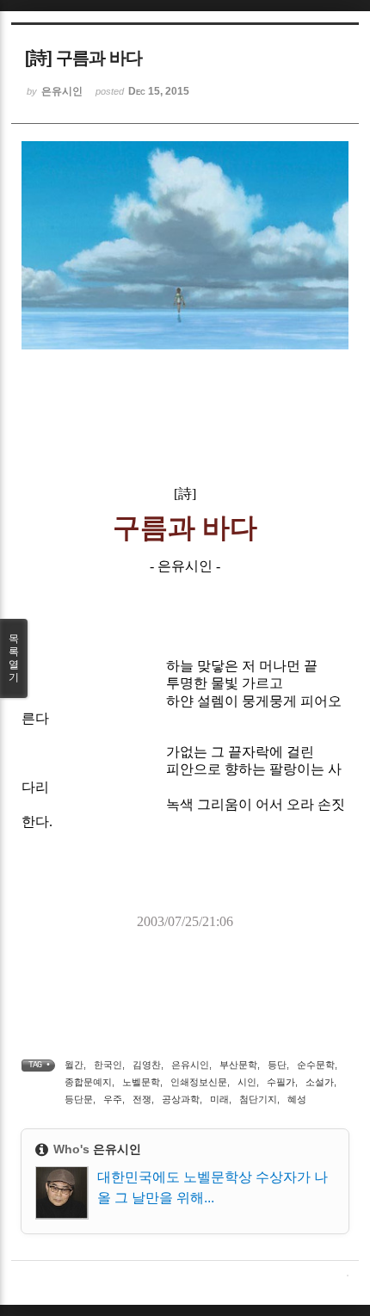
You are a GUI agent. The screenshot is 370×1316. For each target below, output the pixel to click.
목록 (14, 658)
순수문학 (316, 1065)
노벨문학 (141, 1082)
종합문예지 (88, 1082)
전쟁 (142, 1099)
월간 (74, 1065)
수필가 (281, 1082)
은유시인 (190, 1065)
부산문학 (238, 1065)
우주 (112, 1099)
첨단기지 (258, 1099)
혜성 (296, 1099)
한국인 (108, 1065)
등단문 (79, 1099)
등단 (277, 1065)
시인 (246, 1082)
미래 (219, 1099)
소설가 (319, 1082)
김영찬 (147, 1065)
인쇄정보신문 (198, 1082)
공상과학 (181, 1099)
